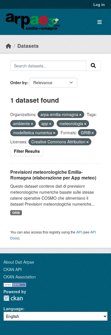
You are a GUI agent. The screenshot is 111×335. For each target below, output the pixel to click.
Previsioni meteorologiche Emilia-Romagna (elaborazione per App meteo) (53, 175)
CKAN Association (19, 277)
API (79, 231)
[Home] (8, 45)
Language (13, 308)
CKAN (13, 298)
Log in (99, 4)
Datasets (28, 45)
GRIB (16, 212)
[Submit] (93, 66)
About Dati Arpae (18, 262)
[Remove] (80, 114)
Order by (18, 82)
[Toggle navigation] (99, 22)
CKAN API (12, 269)
